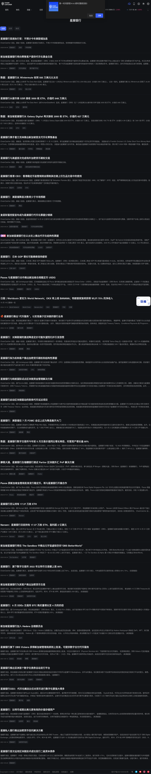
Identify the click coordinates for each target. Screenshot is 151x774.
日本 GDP (12, 268)
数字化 (21, 700)
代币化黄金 (22, 68)
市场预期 (28, 47)
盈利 (35, 536)
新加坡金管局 (21, 495)
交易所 (30, 679)
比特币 (32, 575)
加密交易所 (22, 575)
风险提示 (64, 772)
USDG (37, 289)
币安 (64, 307)
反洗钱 (19, 188)
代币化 (30, 149)
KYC (26, 188)
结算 (28, 700)
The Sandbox (13, 557)
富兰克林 (22, 149)
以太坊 (40, 247)
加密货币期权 (23, 370)
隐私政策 (55, 772)
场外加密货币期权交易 (32, 167)
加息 (20, 47)
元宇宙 (24, 557)
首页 (6, 10)
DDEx (11, 617)
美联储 (21, 349)
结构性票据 (41, 370)
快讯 (17, 10)
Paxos (11, 289)
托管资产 (32, 453)
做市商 (25, 107)
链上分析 (28, 89)
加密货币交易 (31, 596)
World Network (14, 307)
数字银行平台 (34, 68)
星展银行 (12, 47)
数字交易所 (22, 453)
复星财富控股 (13, 227)
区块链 (11, 328)
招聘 (71, 772)
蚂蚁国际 (22, 390)
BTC (24, 128)
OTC (32, 370)
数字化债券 (21, 679)
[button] (148, 4)
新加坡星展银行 (14, 247)
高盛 (20, 167)
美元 (28, 721)
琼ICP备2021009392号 (119, 772)
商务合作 (46, 772)
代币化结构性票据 (36, 227)
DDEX (11, 659)
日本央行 (22, 268)
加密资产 (49, 247)
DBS (10, 107)
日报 (70, 307)
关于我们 (19, 772)
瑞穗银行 (31, 474)
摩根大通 (12, 474)
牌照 (26, 659)
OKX (47, 307)
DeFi (20, 638)
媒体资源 (28, 772)
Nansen (21, 516)
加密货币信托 (23, 742)
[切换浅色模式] (143, 3)
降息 (20, 206)
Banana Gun (38, 307)
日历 (41, 10)
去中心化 (12, 638)
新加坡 (48, 149)
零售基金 (39, 149)
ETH (20, 89)
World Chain (27, 307)
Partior (40, 474)
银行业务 (20, 328)
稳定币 (11, 188)
